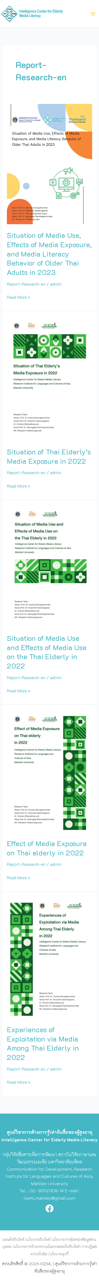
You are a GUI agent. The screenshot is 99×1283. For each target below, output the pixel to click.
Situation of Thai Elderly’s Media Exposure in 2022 (49, 456)
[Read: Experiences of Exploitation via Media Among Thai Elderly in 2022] (49, 957)
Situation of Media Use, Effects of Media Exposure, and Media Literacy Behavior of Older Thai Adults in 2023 (49, 254)
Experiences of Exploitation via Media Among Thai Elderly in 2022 (43, 1043)
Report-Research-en (26, 284)
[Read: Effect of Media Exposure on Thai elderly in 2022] (49, 771)
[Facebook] (49, 1208)
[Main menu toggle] (93, 14)
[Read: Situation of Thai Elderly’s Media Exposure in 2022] (49, 379)
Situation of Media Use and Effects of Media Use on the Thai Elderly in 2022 (46, 651)
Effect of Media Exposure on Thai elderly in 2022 (47, 848)
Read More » (18, 297)
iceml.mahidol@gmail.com (49, 1198)
